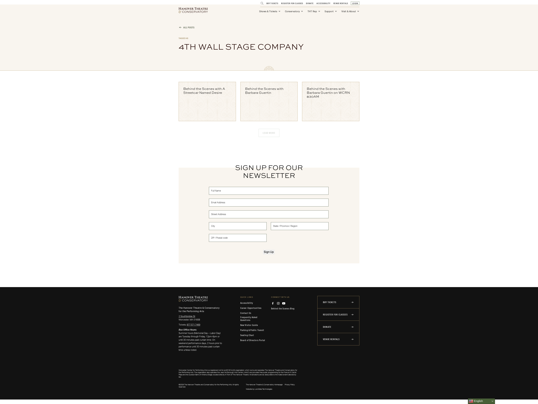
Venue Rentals (340, 3)
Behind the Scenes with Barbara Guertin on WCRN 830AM (328, 92)
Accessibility (323, 3)
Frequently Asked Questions (249, 318)
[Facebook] (272, 303)
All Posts (188, 27)
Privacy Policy (290, 384)
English (478, 401)
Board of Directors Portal (252, 340)
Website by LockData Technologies (259, 389)
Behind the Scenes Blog (282, 308)
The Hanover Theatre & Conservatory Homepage (264, 384)
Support (329, 11)
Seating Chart (247, 335)
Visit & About (348, 11)
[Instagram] (278, 303)
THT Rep (312, 11)
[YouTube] (283, 303)
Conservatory (292, 11)
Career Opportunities (250, 308)
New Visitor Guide (249, 325)
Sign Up (269, 252)
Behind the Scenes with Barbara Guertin (264, 90)
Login (355, 3)
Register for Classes (292, 3)
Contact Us (245, 313)
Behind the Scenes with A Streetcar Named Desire (204, 90)
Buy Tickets (272, 3)
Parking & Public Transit (252, 330)
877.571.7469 (193, 325)
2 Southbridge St (187, 316)
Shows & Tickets (268, 11)
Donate (310, 3)
